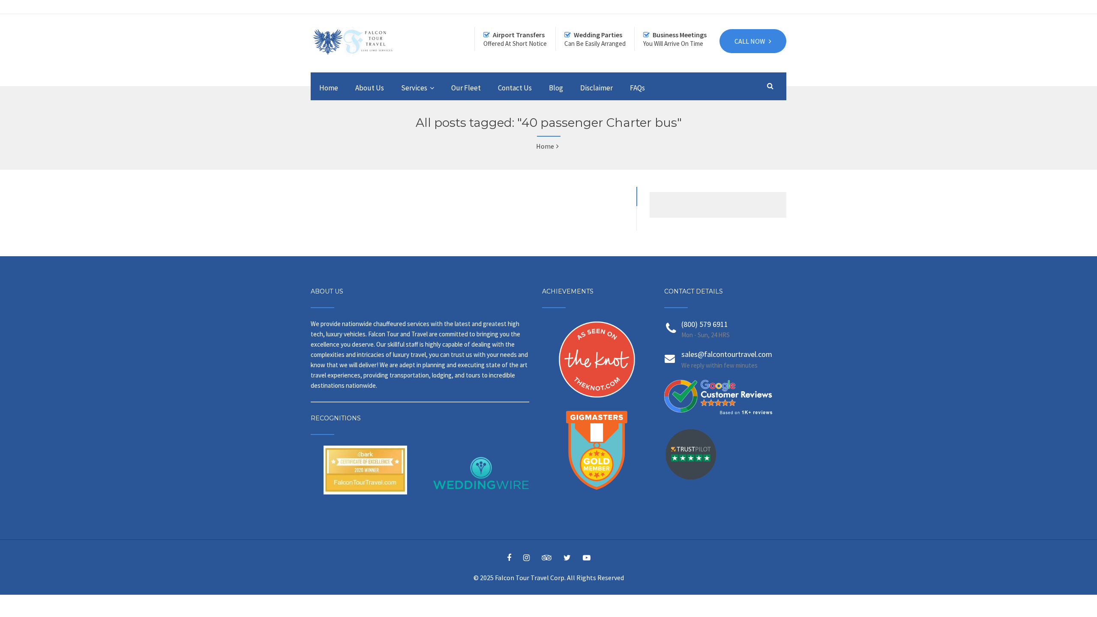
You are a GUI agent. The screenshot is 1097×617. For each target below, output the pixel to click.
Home (328, 88)
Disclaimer (596, 88)
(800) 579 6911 (704, 324)
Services (414, 88)
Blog (556, 88)
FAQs (637, 88)
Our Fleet (466, 88)
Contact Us (515, 88)
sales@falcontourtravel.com (726, 354)
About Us (369, 88)
